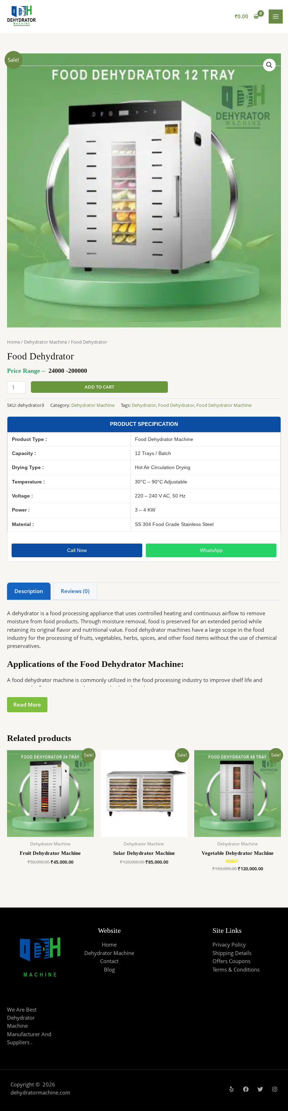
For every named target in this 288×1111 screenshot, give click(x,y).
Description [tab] (28, 591)
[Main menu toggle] (276, 16)
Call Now (77, 550)
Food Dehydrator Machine (223, 405)
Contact (109, 960)
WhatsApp (211, 550)
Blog (109, 969)
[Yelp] (231, 1089)
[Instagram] (274, 1089)
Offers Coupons (231, 960)
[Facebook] (246, 1089)
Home (13, 342)
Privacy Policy (229, 944)
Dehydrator (144, 405)
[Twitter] (260, 1089)
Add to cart (99, 387)
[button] (269, 65)
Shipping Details (231, 952)
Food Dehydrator (176, 405)
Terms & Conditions (236, 969)
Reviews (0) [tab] (75, 591)
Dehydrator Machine (45, 342)
